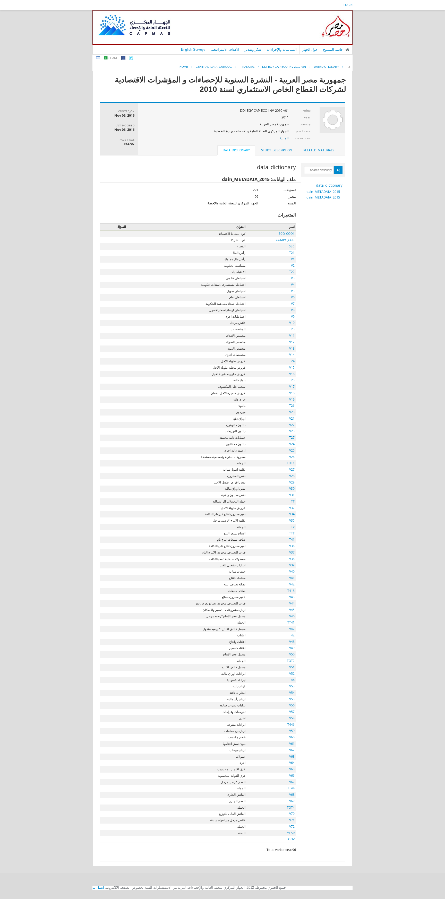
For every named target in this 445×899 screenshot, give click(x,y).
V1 (293, 259)
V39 (292, 565)
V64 (292, 762)
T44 (292, 680)
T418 (291, 591)
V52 (292, 673)
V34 (292, 514)
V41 (292, 578)
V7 (293, 303)
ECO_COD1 (287, 233)
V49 (292, 648)
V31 (292, 495)
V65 (292, 769)
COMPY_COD (285, 240)
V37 (292, 552)
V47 (292, 629)
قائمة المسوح (333, 49)
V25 (292, 450)
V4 (293, 284)
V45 (292, 610)
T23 (292, 329)
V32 (292, 508)
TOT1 (291, 463)
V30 (292, 488)
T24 (292, 361)
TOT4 (291, 807)
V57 (292, 712)
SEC (292, 246)
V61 (292, 743)
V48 (292, 641)
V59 (292, 731)
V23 (292, 431)
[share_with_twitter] (131, 59)
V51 (292, 667)
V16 (292, 374)
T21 (292, 252)
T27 (292, 437)
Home (183, 66)
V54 (292, 692)
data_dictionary (329, 185)
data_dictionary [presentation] (236, 150)
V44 (292, 603)
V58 (292, 718)
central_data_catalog (214, 66)
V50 (292, 654)
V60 (292, 737)
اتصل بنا (98, 887)
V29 (292, 482)
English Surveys (193, 49)
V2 (293, 265)
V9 (293, 316)
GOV (291, 839)
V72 (292, 826)
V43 (292, 597)
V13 (292, 348)
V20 (292, 412)
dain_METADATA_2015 (323, 191)
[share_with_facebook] (123, 59)
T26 (292, 405)
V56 (292, 705)
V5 (293, 291)
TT (293, 501)
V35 (292, 520)
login (348, 4)
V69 (292, 801)
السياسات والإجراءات (282, 49)
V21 (292, 418)
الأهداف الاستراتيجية (225, 49)
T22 (292, 272)
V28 (292, 476)
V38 (292, 559)
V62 (292, 750)
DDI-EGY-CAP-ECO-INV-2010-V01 (284, 66)
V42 (292, 584)
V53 (292, 686)
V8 (293, 310)
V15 (292, 367)
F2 (348, 66)
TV (293, 527)
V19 (292, 399)
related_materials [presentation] (318, 150)
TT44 (291, 788)
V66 (292, 775)
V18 (292, 393)
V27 (292, 469)
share (113, 57)
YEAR (291, 833)
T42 (292, 635)
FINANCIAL (247, 66)
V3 (293, 278)
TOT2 (291, 661)
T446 (291, 724)
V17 (292, 386)
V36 (292, 546)
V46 (292, 616)
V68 (292, 794)
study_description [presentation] (276, 150)
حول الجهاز (310, 49)
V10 (292, 323)
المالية (284, 138)
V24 (292, 444)
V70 (292, 813)
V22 (292, 425)
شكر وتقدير (253, 49)
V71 (292, 820)
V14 (292, 354)
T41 (292, 539)
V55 (292, 699)
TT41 (291, 622)
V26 (292, 457)
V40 (292, 571)
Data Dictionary (326, 66)
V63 (292, 756)
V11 (292, 335)
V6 (293, 297)
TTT (292, 533)
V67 (292, 782)
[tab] (319, 150)
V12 (292, 342)
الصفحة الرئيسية (347, 50)
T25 (292, 380)
